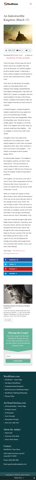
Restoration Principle (11, 419)
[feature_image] (18, 294)
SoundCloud (10, 58)
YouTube (19, 58)
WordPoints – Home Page (13, 380)
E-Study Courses (10, 409)
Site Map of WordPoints (12, 383)
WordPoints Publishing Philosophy (16, 393)
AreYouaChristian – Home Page (15, 406)
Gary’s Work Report (11, 439)
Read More (8, 320)
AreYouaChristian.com (11, 253)
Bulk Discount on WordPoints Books (17, 389)
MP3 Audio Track (16, 55)
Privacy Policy (9, 396)
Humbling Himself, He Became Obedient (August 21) (17, 307)
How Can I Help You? (12, 423)
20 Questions (9, 413)
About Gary (8, 433)
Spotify (27, 58)
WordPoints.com (18, 251)
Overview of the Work (12, 436)
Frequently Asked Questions (14, 386)
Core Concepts (10, 416)
